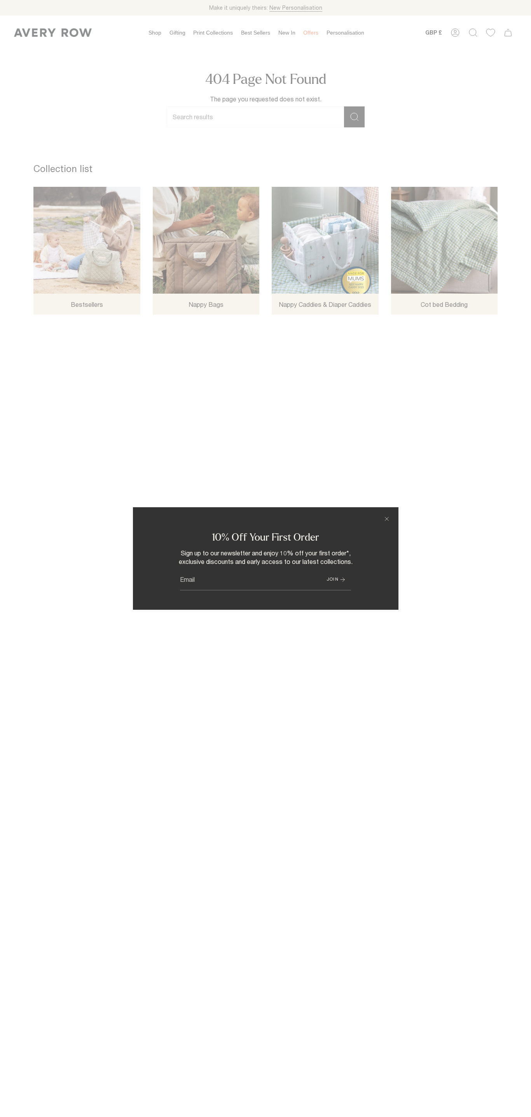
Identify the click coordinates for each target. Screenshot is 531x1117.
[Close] (387, 519)
